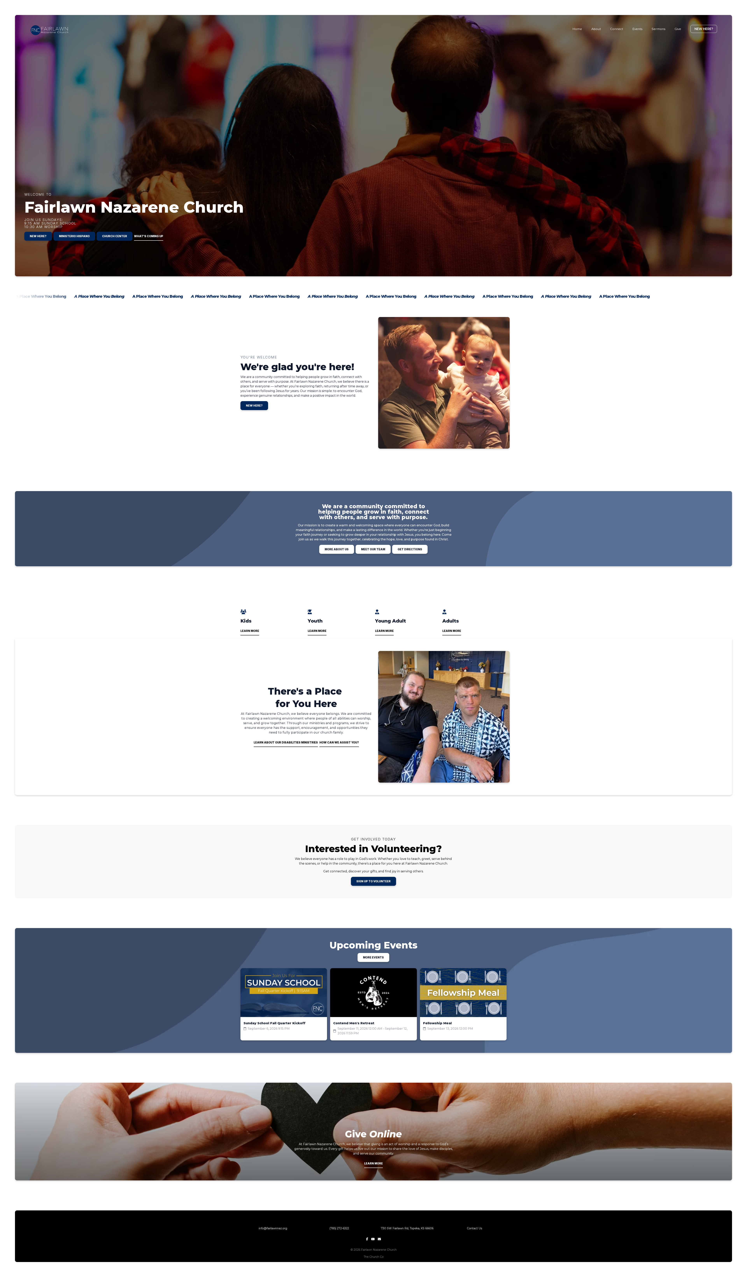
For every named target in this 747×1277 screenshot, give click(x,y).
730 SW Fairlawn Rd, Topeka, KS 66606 (407, 1228)
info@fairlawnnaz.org (272, 1228)
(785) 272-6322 (340, 1228)
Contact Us (474, 1228)
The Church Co (374, 1257)
